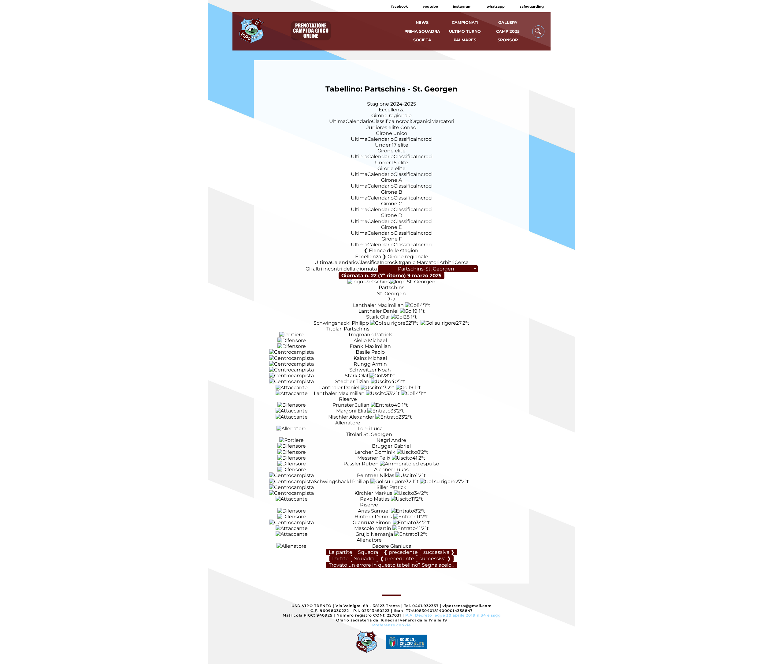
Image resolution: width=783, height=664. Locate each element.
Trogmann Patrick (370, 335)
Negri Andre (391, 440)
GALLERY (508, 22)
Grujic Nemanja (374, 534)
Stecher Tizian (352, 381)
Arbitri (447, 262)
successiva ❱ (439, 552)
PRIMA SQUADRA (422, 31)
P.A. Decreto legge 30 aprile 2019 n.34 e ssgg (453, 615)
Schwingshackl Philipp (341, 323)
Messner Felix (374, 458)
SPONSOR (508, 40)
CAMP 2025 (508, 31)
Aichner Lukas (391, 469)
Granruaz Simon (372, 522)
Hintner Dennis (373, 517)
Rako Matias (375, 499)
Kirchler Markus (373, 493)
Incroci (402, 121)
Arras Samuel (374, 511)
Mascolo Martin (372, 528)
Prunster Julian (350, 405)
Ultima (337, 121)
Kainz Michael (370, 358)
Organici (421, 121)
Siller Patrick (391, 487)
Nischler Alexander (351, 417)
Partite (340, 558)
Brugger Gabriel (391, 446)
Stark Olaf (378, 317)
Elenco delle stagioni (394, 250)
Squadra (368, 552)
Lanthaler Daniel (378, 311)
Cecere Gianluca (391, 546)
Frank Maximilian (370, 346)
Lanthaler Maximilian (378, 305)
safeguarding (532, 6)
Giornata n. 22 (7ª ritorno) (391, 275)
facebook (399, 6)
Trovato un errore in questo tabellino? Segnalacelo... (391, 565)
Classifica (383, 121)
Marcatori (442, 121)
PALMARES (465, 40)
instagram (462, 6)
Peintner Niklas (375, 475)
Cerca (462, 262)
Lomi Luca (370, 428)
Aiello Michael (370, 340)
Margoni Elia (351, 411)
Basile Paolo (370, 352)
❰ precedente (401, 552)
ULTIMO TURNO (465, 31)
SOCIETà (422, 40)
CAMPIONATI (465, 22)
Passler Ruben (361, 464)
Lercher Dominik (374, 452)
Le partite (340, 552)
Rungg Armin (370, 364)
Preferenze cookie (391, 625)
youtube (430, 6)
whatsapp (496, 6)
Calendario (359, 121)
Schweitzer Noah (370, 370)
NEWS (422, 22)
